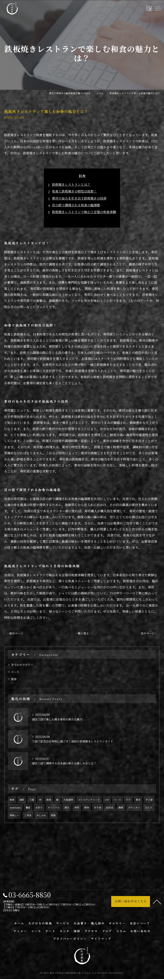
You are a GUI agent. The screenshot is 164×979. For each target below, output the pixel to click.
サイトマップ (101, 938)
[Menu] (157, 8)
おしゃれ (41, 815)
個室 (28, 807)
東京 (138, 799)
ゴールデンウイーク (89, 799)
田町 (21, 799)
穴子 (128, 799)
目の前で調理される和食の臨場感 (76, 205)
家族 (53, 815)
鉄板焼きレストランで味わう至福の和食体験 (84, 212)
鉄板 (48, 799)
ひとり (148, 807)
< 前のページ (15, 633)
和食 (12, 799)
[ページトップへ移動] (157, 902)
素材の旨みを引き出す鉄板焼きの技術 (79, 198)
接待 (14, 679)
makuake (15, 807)
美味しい (14, 815)
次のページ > (149, 633)
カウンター (134, 807)
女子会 (97, 807)
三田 (31, 799)
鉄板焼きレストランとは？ (71, 184)
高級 (120, 807)
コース (15, 672)
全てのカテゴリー (22, 665)
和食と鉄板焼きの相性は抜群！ (74, 191)
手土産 (149, 799)
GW (107, 799)
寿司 (76, 807)
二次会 (27, 815)
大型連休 (68, 799)
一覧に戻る (82, 633)
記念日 (109, 807)
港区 (67, 807)
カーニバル (54, 807)
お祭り (39, 807)
